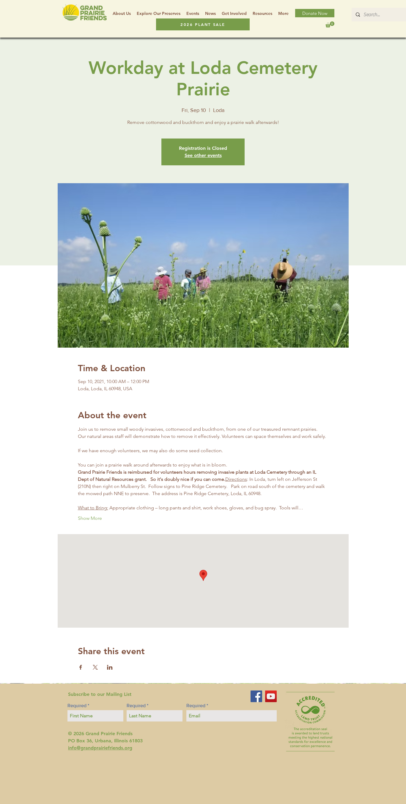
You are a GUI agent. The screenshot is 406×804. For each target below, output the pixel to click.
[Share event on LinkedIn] (110, 667)
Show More (90, 518)
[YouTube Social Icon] (271, 696)
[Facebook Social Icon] (256, 696)
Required (76, 705)
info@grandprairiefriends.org (100, 748)
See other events (203, 155)
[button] (262, 13)
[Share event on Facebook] (81, 667)
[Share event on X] (95, 667)
